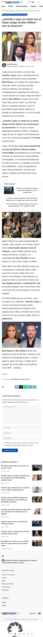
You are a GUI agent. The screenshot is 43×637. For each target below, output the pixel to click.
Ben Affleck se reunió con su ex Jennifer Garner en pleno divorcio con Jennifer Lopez (15, 543)
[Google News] (39, 613)
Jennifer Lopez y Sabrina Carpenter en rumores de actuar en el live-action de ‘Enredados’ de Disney (14, 500)
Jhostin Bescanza (12, 64)
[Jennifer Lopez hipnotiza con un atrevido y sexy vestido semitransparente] (37, 490)
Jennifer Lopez (25, 379)
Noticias (5, 14)
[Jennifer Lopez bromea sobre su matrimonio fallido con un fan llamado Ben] (9, 190)
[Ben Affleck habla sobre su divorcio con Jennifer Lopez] (37, 468)
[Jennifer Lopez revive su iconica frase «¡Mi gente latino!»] (37, 523)
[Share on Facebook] (11, 634)
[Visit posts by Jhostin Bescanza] (4, 65)
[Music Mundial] (13, 2)
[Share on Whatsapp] (19, 634)
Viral (24, 14)
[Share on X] (15, 634)
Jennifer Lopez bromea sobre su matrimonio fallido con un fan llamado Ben (27, 190)
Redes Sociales (16, 14)
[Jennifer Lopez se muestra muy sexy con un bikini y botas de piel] (37, 533)
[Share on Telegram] (24, 634)
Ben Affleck (15, 379)
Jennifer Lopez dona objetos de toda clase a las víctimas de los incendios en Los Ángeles (15, 512)
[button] (3, 2)
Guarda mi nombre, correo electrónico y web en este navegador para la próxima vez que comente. (21, 444)
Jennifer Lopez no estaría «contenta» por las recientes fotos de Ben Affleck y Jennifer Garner (15, 478)
